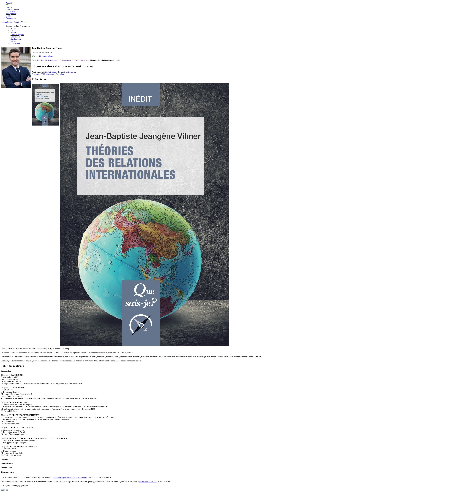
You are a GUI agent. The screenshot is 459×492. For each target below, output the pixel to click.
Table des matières (60, 72)
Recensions (71, 72)
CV (7, 5)
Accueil (9, 3)
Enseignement (11, 14)
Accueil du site (37, 60)
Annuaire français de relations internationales (70, 477)
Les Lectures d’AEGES (147, 482)
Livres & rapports (12, 9)
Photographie (11, 18)
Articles (9, 7)
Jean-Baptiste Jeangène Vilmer (14, 22)
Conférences (10, 12)
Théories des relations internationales (74, 60)
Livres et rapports (51, 60)
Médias (8, 16)
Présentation (48, 72)
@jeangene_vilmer (45, 56)
